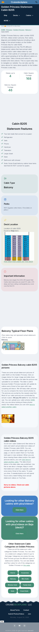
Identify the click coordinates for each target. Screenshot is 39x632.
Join (29, 614)
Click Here (19, 510)
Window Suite (12, 585)
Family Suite (27, 585)
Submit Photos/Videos (16, 614)
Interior (12, 573)
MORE (6, 21)
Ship (5, 15)
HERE (33, 400)
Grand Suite (24, 591)
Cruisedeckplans (18, 2)
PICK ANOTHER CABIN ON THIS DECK (18, 262)
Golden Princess (18, 30)
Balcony (28, 30)
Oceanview (25, 573)
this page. (26, 565)
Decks (15, 15)
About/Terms (15, 610)
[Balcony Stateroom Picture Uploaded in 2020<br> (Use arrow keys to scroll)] (8, 418)
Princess (9, 30)
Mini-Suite (25, 579)
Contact (26, 610)
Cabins (28, 15)
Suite (12, 591)
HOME (3, 30)
